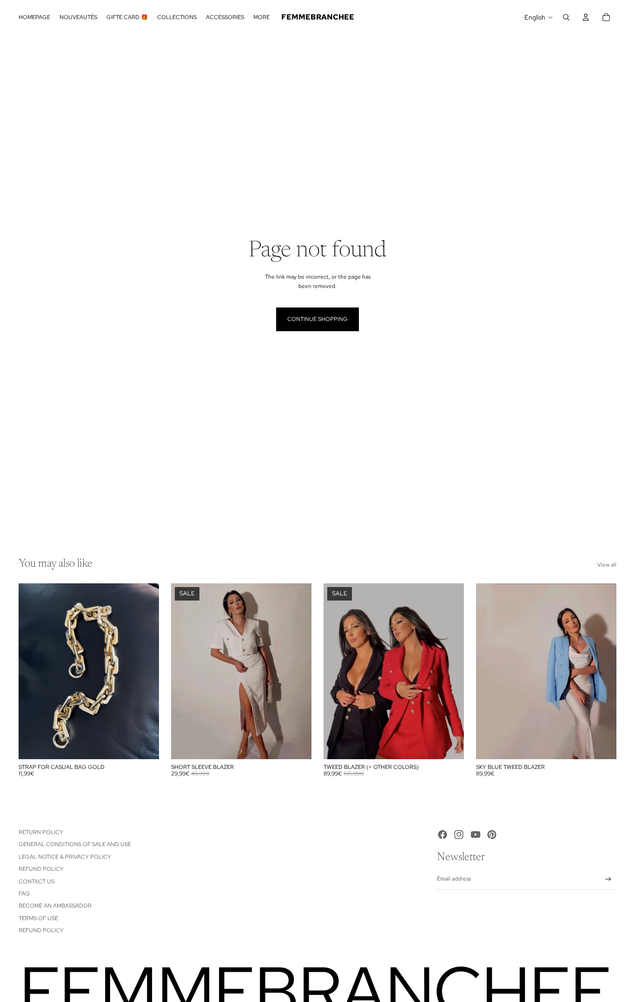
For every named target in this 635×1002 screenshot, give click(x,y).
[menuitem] (261, 17)
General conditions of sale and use (75, 844)
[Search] (566, 17)
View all (606, 564)
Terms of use (38, 918)
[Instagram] (458, 834)
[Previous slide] (185, 671)
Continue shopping (317, 319)
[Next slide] (297, 671)
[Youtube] (475, 834)
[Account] (585, 17)
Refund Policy (41, 869)
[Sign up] (608, 879)
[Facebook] (442, 834)
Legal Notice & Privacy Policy (65, 857)
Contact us (36, 881)
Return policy (41, 832)
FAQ (24, 893)
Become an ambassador (55, 905)
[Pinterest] (491, 834)
